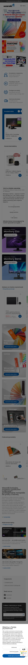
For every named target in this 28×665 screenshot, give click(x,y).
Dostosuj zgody (14, 651)
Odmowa (14, 647)
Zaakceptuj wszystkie (14, 656)
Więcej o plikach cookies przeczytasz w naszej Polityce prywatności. (12, 643)
